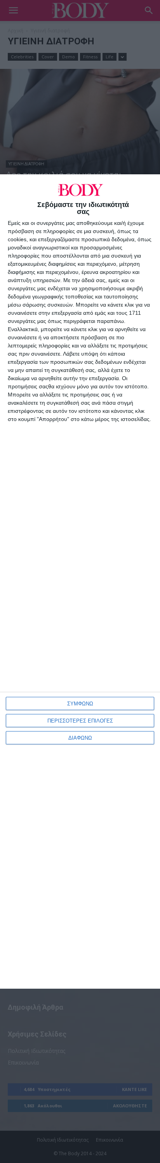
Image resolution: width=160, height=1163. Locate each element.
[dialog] (80, 581)
